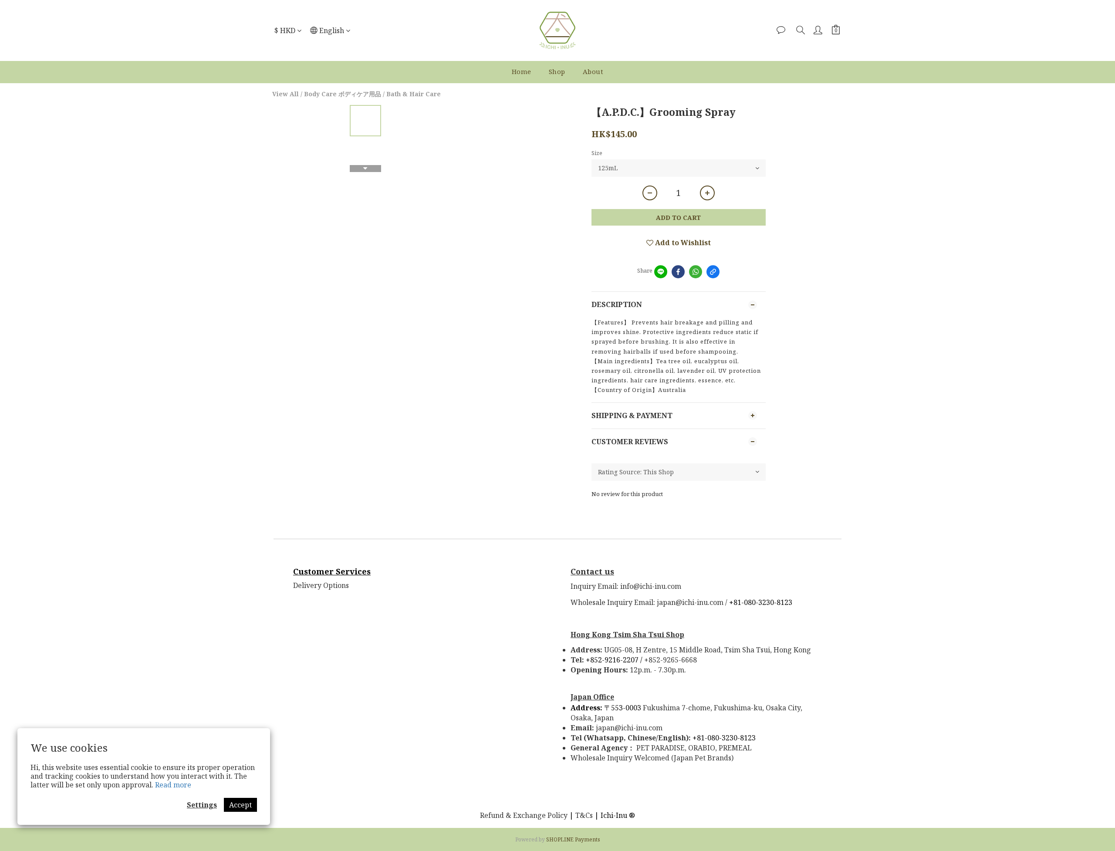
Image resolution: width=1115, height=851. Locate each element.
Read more (173, 785)
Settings (202, 805)
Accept (240, 805)
